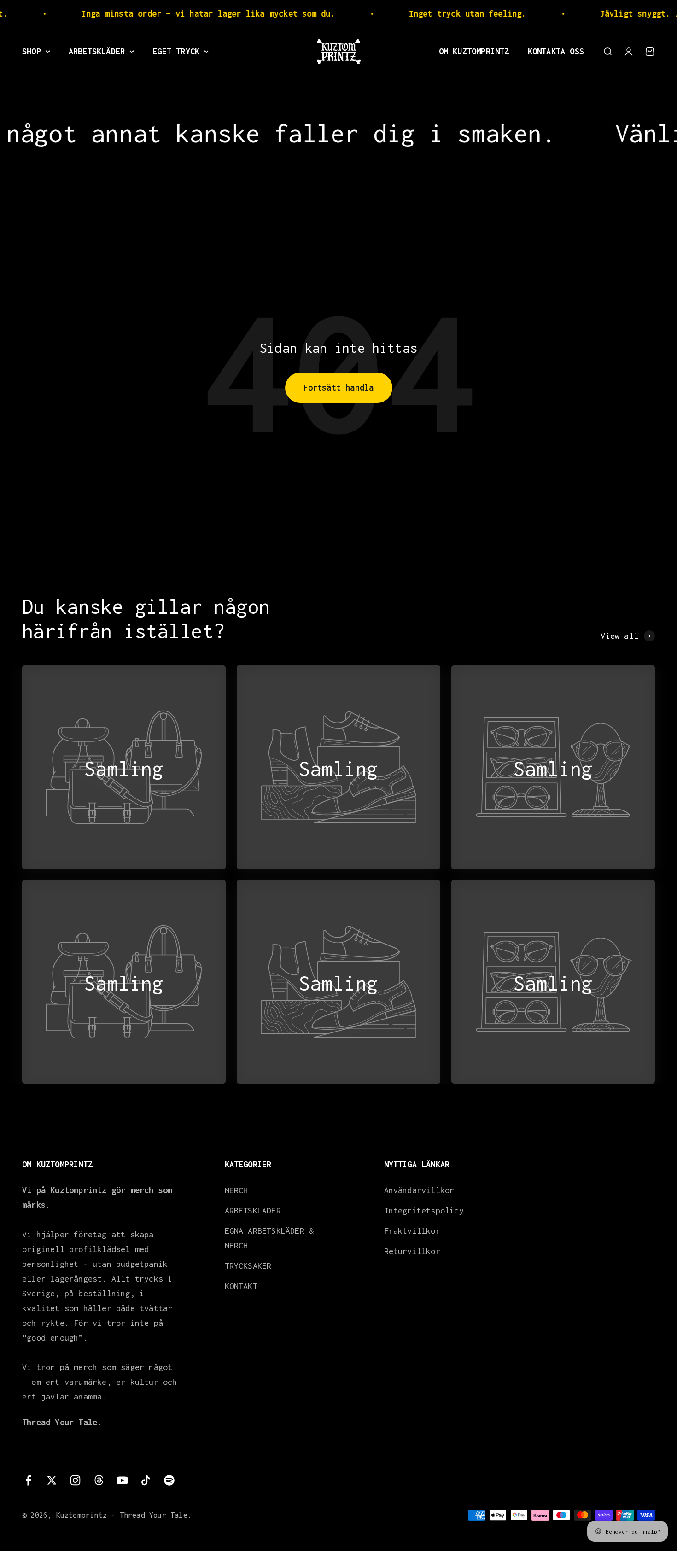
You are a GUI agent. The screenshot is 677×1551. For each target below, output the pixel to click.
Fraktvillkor (412, 1231)
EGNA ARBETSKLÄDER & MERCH (269, 1238)
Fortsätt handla (338, 387)
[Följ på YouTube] (122, 1480)
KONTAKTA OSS (556, 51)
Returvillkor (412, 1251)
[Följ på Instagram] (75, 1480)
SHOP (31, 51)
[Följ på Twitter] (52, 1480)
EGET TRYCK (175, 51)
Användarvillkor (419, 1190)
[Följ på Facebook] (28, 1480)
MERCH (236, 1190)
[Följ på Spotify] (169, 1480)
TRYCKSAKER (248, 1266)
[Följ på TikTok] (146, 1480)
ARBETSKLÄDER (97, 51)
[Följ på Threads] (99, 1480)
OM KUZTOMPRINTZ (474, 51)
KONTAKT (241, 1286)
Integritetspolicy (424, 1210)
